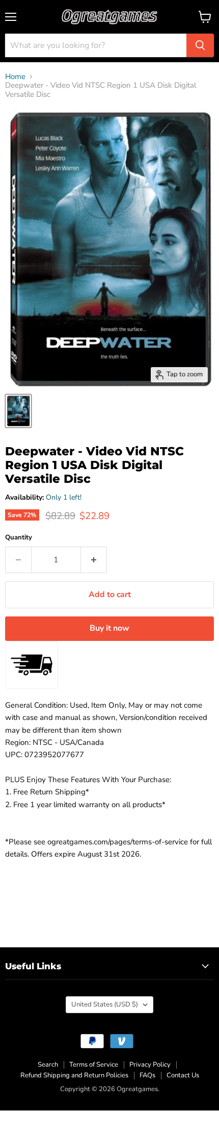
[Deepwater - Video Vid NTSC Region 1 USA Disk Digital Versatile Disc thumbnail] (18, 411)
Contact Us (183, 1075)
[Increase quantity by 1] (94, 560)
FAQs (147, 1075)
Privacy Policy (150, 1064)
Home (15, 76)
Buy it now (109, 628)
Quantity (18, 537)
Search (48, 1064)
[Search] (200, 45)
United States (104, 1004)
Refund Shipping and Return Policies (74, 1075)
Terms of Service (93, 1064)
